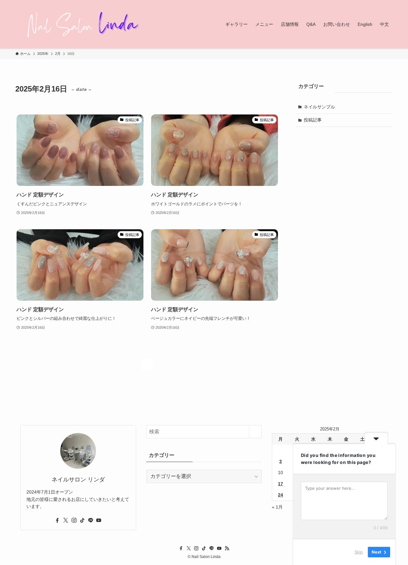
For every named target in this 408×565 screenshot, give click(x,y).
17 (280, 483)
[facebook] (57, 520)
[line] (90, 520)
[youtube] (99, 520)
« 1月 (277, 507)
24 (280, 494)
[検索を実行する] (255, 431)
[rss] (227, 548)
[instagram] (74, 520)
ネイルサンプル (319, 106)
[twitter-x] (65, 520)
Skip (358, 551)
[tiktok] (82, 520)
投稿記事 (313, 119)
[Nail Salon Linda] (79, 24)
